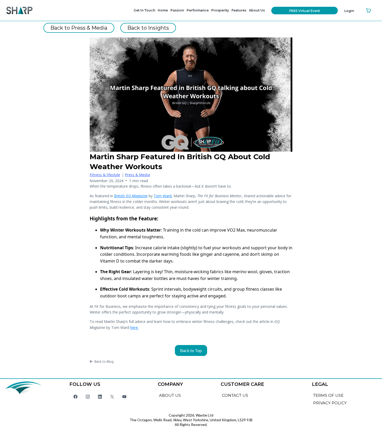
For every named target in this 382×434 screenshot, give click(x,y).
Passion (177, 10)
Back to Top (191, 350)
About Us (257, 10)
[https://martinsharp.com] (27, 10)
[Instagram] (88, 396)
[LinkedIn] (100, 396)
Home (163, 10)
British (131, 195)
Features (239, 10)
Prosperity (220, 10)
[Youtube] (124, 396)
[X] (112, 396)
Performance (198, 10)
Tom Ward (163, 195)
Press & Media (137, 174)
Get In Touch (144, 10)
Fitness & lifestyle (105, 174)
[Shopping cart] (368, 10)
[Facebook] (75, 396)
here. (134, 327)
